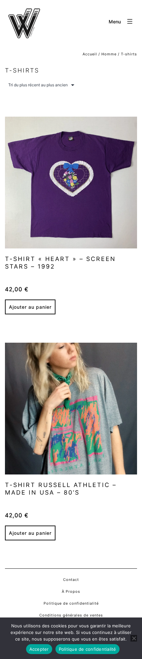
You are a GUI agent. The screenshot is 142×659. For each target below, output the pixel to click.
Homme (109, 54)
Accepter (39, 649)
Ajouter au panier (30, 307)
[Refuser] (133, 638)
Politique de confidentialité (87, 649)
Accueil (90, 54)
